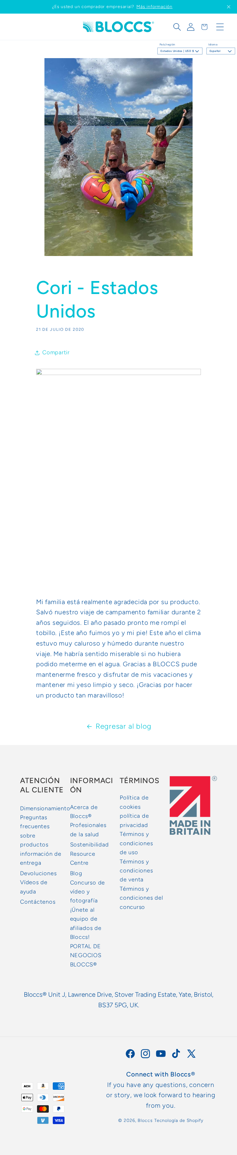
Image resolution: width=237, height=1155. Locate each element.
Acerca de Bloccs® (84, 812)
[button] (177, 27)
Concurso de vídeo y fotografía (87, 891)
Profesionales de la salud (88, 829)
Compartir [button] (56, 352)
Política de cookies (134, 802)
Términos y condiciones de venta (136, 870)
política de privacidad (134, 820)
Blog (76, 873)
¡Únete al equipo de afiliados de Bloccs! (86, 923)
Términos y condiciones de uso (136, 843)
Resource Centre (82, 858)
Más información (154, 6)
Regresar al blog (124, 726)
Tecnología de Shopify (178, 1120)
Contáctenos (38, 901)
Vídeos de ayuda (34, 887)
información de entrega (40, 858)
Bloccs (145, 1120)
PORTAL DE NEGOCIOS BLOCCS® (86, 955)
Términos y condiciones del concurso (141, 897)
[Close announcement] (228, 7)
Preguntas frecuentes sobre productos (35, 831)
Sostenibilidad (89, 844)
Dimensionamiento (45, 808)
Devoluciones (38, 873)
